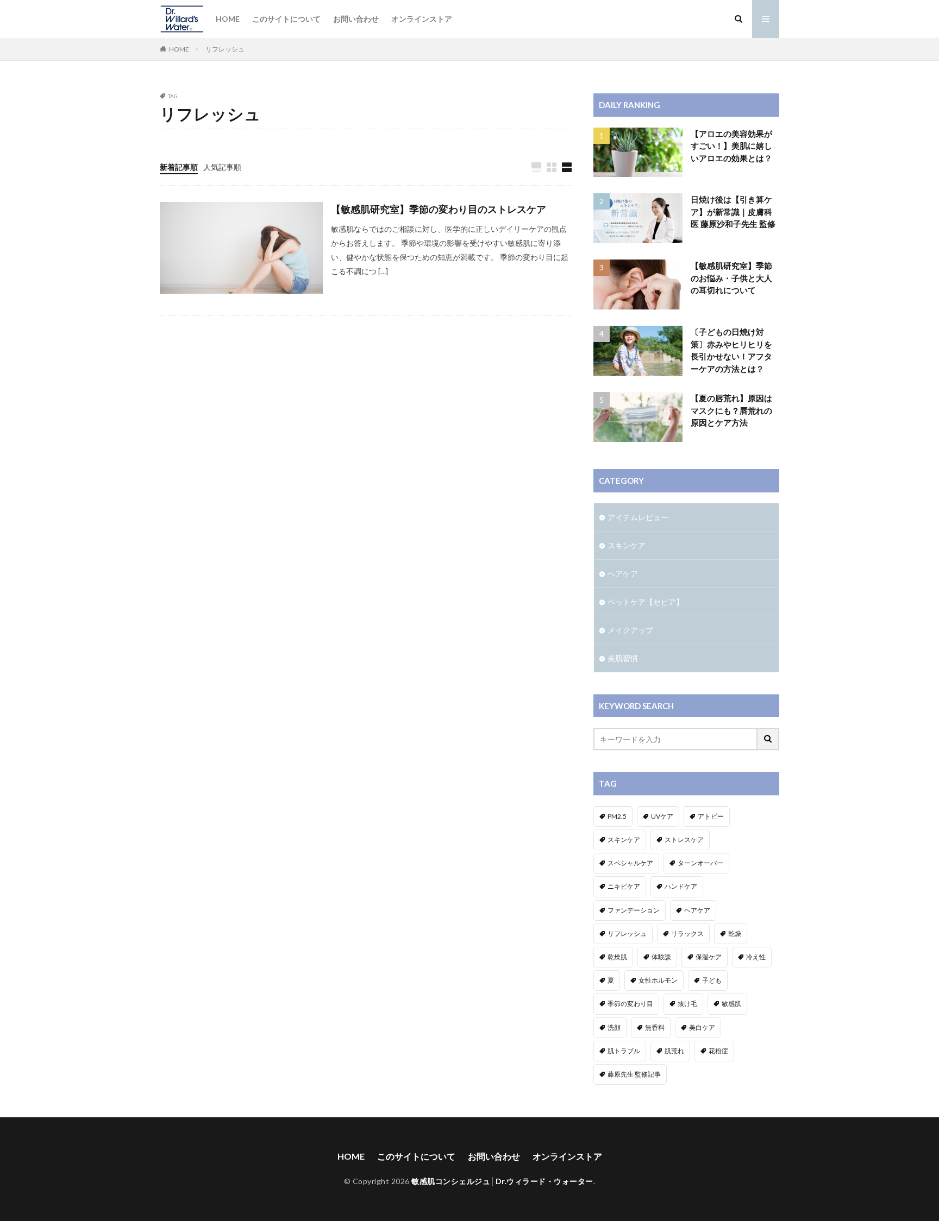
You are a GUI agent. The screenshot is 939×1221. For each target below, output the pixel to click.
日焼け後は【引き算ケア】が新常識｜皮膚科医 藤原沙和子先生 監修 (733, 211)
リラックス (687, 933)
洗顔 (614, 1027)
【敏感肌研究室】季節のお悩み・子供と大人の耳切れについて (731, 278)
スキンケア (627, 545)
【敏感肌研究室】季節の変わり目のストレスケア (438, 209)
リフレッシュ (225, 49)
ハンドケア (681, 886)
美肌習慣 (623, 658)
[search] (768, 739)
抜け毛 (687, 1003)
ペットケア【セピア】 (646, 601)
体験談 (661, 957)
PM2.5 (617, 816)
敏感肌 (731, 1003)
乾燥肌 (617, 957)
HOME (228, 18)
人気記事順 (222, 167)
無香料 (655, 1027)
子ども (712, 980)
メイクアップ (630, 630)
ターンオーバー (700, 863)
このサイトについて (286, 18)
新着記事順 (179, 167)
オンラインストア (421, 18)
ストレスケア (684, 840)
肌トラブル (624, 1051)
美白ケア (702, 1027)
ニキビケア (624, 886)
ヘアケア (623, 573)
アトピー (711, 816)
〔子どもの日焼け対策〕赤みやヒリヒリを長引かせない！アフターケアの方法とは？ (731, 350)
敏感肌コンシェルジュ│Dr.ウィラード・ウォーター (502, 1181)
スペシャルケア (630, 863)
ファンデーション (634, 910)
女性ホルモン (658, 980)
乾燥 (734, 933)
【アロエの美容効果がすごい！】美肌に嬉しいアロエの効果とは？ (731, 146)
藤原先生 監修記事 (634, 1074)
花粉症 (718, 1051)
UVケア (662, 816)
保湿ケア (709, 957)
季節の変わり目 (630, 1003)
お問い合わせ (356, 18)
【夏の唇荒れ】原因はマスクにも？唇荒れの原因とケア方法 (731, 410)
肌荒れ (674, 1051)
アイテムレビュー (638, 517)
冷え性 (756, 957)
